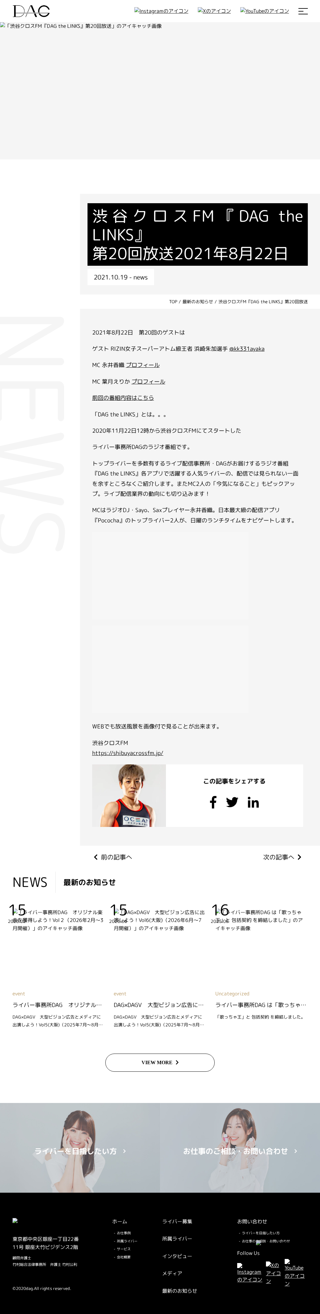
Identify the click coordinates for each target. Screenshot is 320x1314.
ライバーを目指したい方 (261, 1233)
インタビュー (177, 1256)
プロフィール (143, 365)
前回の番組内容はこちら (123, 398)
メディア (172, 1273)
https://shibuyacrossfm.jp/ (127, 753)
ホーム (119, 1221)
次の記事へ (278, 857)
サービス (124, 1248)
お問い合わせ (252, 1221)
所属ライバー (127, 1241)
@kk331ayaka (247, 349)
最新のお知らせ (179, 1290)
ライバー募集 (177, 1221)
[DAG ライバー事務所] (31, 11)
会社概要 (124, 1257)
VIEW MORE (157, 1062)
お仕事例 (124, 1233)
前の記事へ (116, 857)
